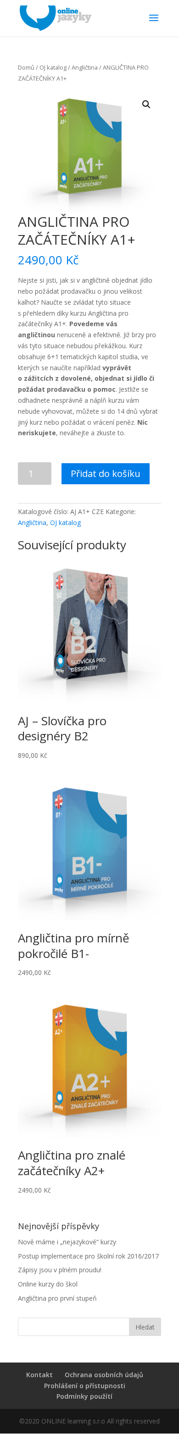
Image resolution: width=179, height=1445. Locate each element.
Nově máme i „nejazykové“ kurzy (67, 1241)
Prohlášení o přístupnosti (84, 1385)
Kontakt (39, 1374)
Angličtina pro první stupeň (57, 1298)
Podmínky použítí (84, 1396)
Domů (26, 67)
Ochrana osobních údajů (104, 1374)
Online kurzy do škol (48, 1284)
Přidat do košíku (105, 473)
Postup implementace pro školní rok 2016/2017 (88, 1256)
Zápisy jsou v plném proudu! (59, 1269)
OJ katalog (53, 67)
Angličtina (85, 67)
